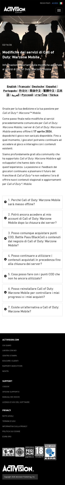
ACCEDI (55, 3)
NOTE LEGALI (7, 416)
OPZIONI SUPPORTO (10, 392)
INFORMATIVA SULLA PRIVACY (14, 426)
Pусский (27, 95)
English (11, 86)
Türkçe (53, 95)
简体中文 (35, 90)
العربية (15, 95)
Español (51, 86)
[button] (61, 3)
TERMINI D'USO (8, 421)
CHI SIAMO (6, 345)
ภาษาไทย (41, 95)
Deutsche (38, 86)
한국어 (23, 90)
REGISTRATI (45, 3)
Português (10, 90)
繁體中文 (49, 90)
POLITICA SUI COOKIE (11, 431)
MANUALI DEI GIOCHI (11, 397)
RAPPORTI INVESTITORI (12, 366)
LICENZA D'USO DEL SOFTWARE (16, 402)
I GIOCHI (5, 387)
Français (24, 86)
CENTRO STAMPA (9, 356)
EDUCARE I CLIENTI (10, 361)
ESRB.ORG (6, 437)
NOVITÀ (5, 371)
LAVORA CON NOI (9, 351)
